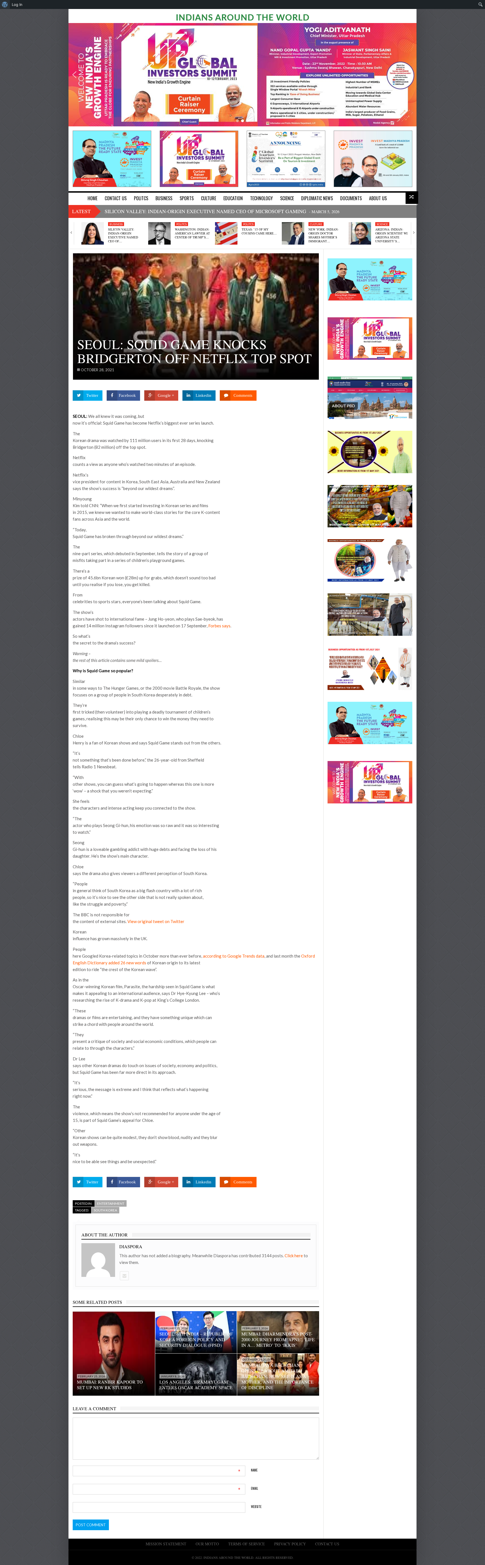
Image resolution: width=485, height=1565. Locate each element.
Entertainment (110, 1203)
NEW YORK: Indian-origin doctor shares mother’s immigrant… (323, 235)
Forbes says (219, 625)
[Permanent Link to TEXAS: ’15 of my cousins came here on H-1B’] (226, 233)
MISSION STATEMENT (166, 1543)
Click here (294, 1255)
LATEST (81, 211)
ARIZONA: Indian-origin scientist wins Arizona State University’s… (393, 235)
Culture (316, 224)
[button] (74, 74)
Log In (17, 4)
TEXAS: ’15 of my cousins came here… (259, 231)
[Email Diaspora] (124, 1275)
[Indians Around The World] (242, 16)
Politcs (181, 224)
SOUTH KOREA (105, 1210)
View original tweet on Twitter (155, 921)
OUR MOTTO (207, 1543)
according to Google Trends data (233, 955)
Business (116, 224)
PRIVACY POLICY (290, 1543)
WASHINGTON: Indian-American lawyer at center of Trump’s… (192, 233)
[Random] (412, 197)
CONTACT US (327, 1543)
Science (382, 224)
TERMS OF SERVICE (246, 1543)
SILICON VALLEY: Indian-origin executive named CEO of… (123, 235)
